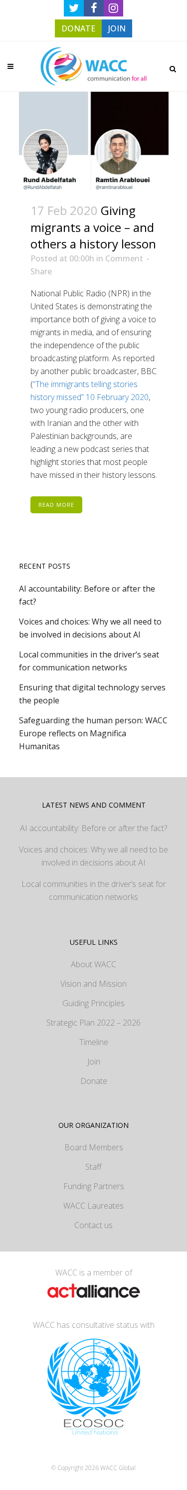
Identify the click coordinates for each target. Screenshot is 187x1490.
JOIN (117, 28)
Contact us (93, 1225)
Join (93, 1061)
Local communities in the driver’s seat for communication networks (93, 890)
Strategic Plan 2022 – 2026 (93, 1022)
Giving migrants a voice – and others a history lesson (93, 226)
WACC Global (118, 1468)
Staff (93, 1166)
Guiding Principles (93, 1003)
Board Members (93, 1147)
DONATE (78, 28)
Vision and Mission (93, 983)
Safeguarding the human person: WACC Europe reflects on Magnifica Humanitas (93, 733)
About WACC (93, 964)
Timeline (93, 1042)
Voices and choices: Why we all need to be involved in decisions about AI (93, 856)
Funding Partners (93, 1186)
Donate (93, 1080)
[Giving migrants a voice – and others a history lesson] (94, 141)
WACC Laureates (93, 1205)
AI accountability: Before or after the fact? (93, 828)
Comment (124, 258)
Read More (56, 504)
